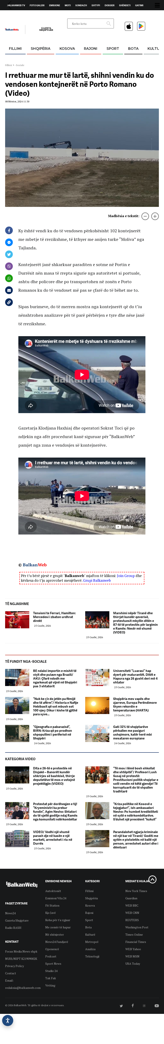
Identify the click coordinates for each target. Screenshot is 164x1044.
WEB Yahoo (133, 949)
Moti (68, 5)
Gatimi (139, 5)
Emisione (54, 5)
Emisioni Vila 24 (55, 898)
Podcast (50, 956)
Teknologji (92, 956)
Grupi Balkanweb (97, 580)
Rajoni (90, 49)
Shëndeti (124, 5)
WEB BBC (131, 905)
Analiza (90, 949)
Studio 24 (51, 971)
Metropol (91, 942)
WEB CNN (132, 913)
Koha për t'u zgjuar (57, 920)
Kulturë (90, 934)
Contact (10, 973)
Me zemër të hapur (58, 927)
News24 (30, 15)
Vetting (50, 985)
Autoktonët (53, 891)
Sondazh (81, 5)
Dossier (109, 5)
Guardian (131, 898)
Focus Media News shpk (21, 951)
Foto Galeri (37, 5)
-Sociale (19, 65)
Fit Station (52, 905)
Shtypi (96, 5)
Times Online (134, 934)
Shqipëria (40, 49)
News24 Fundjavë (56, 942)
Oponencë (52, 949)
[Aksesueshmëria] (7, 1020)
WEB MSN (132, 956)
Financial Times (135, 942)
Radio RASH (13, 928)
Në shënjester (54, 934)
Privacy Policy (14, 966)
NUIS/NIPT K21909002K (21, 959)
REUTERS (132, 920)
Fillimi (15, 49)
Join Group (126, 575)
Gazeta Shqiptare (17, 920)
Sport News (53, 964)
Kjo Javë (50, 913)
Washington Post (136, 927)
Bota (133, 49)
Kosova (67, 49)
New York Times (136, 891)
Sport (113, 49)
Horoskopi (13, 15)
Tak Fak (50, 978)
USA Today (132, 964)
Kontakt (45, 15)
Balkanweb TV (16, 5)
